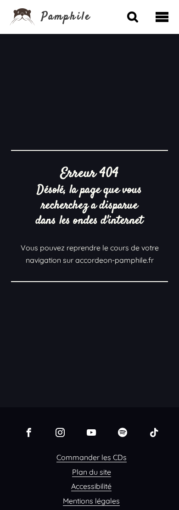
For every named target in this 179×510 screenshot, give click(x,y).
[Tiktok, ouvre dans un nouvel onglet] (154, 432)
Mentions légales (91, 500)
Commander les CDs (91, 457)
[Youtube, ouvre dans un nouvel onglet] (91, 432)
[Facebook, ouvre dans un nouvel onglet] (29, 432)
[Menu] (162, 17)
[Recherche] (132, 17)
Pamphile (66, 17)
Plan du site (91, 472)
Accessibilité (91, 486)
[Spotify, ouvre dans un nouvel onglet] (122, 432)
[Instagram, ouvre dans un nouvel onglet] (60, 432)
